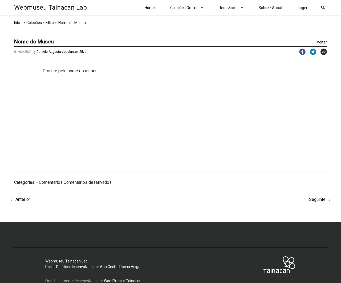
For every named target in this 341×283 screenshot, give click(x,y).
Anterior (20, 199)
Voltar (322, 42)
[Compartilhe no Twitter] (311, 52)
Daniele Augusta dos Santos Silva (61, 52)
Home (150, 8)
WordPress (113, 281)
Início (18, 23)
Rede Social (228, 8)
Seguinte (320, 199)
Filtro (50, 23)
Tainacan (133, 281)
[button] (323, 8)
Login (302, 8)
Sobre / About (270, 8)
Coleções (34, 23)
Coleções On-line (184, 8)
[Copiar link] (321, 52)
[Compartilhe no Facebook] (300, 52)
